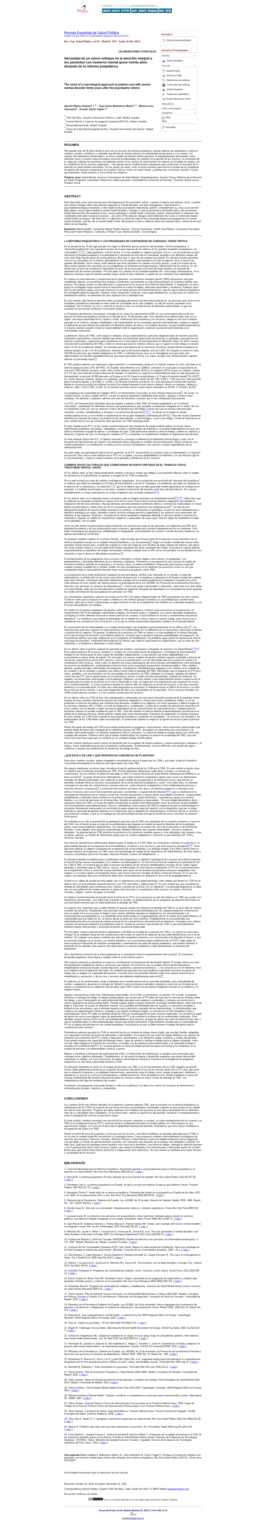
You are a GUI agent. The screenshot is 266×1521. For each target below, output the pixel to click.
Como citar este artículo (178, 85)
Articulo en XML (174, 75)
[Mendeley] (164, 117)
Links (139, 1171)
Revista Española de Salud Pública (91, 33)
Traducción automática (177, 94)
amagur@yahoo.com (178, 1489)
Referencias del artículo (178, 80)
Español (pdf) (173, 71)
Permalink (171, 127)
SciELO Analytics (174, 60)
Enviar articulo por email (178, 99)
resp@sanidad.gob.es (133, 1518)
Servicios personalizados (178, 40)
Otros (168, 117)
